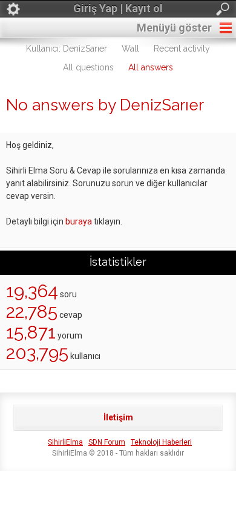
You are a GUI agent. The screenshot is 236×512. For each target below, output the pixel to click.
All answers (150, 67)
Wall (130, 48)
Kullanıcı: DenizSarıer (66, 48)
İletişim (118, 417)
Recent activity (182, 48)
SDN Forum (106, 442)
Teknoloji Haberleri (161, 442)
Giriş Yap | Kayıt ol (118, 8)
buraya (78, 221)
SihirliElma (65, 442)
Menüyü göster (174, 27)
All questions (88, 67)
